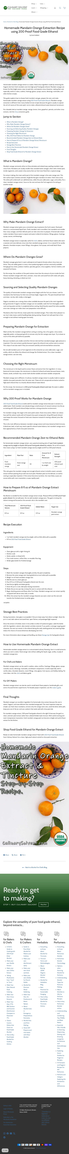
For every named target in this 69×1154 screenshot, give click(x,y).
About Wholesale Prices (8, 1113)
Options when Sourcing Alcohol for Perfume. (60, 970)
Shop (33, 4)
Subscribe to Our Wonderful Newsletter (9, 1118)
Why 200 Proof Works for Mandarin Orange (21, 136)
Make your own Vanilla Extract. (10, 963)
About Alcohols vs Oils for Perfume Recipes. (60, 994)
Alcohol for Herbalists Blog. (43, 982)
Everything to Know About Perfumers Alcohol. (60, 951)
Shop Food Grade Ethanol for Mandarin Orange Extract (24, 152)
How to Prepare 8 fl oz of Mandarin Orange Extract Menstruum (27, 140)
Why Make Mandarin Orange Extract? (18, 124)
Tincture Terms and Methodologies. (45, 961)
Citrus (17, 112)
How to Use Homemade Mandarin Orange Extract (22, 147)
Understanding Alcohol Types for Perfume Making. (62, 982)
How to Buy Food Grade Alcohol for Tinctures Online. (44, 1001)
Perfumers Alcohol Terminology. (61, 961)
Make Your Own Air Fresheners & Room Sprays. (28, 999)
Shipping (43, 8)
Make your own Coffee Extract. (10, 970)
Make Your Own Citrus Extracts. (10, 997)
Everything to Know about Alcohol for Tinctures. (43, 951)
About (33, 12)
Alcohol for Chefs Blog (12, 21)
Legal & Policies (8, 1109)
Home (4, 21)
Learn (33, 8)
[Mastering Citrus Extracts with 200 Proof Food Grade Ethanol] (34, 60)
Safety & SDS (7, 1105)
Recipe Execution (12, 142)
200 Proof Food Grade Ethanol (40, 100)
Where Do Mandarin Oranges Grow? (18, 126)
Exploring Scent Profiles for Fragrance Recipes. (60, 1055)
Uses (42, 4)
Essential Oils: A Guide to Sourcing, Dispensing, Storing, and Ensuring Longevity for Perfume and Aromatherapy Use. (61, 1036)
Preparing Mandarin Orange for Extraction (20, 131)
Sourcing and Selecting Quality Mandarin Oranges (23, 129)
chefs (35, 241)
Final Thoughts (11, 149)
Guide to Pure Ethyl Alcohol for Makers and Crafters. (27, 951)
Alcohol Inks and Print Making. (27, 1023)
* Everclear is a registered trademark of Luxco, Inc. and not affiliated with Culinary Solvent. (46, 1118)
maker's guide (56, 687)
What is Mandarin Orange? (15, 122)
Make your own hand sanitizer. (27, 970)
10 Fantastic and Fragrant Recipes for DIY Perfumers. (61, 1067)
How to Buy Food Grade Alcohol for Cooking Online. (10, 1039)
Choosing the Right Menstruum (17, 133)
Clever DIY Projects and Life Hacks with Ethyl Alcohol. (27, 1032)
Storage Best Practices (14, 145)
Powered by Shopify (41, 1148)
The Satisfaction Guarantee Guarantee (9, 1123)
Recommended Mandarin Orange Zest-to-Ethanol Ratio (24, 138)
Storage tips (45, 635)
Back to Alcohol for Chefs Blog (36, 867)
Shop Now (44, 904)
